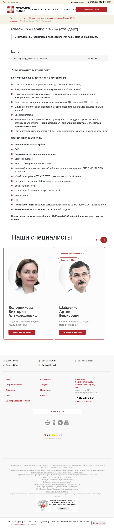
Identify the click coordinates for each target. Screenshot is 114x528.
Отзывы (44, 395)
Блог (8, 379)
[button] (97, 240)
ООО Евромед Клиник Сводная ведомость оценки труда (57, 487)
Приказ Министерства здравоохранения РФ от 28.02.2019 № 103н (57, 484)
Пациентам (45, 390)
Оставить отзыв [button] (57, 411)
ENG (109, 2)
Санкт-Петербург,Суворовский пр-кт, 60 (85, 384)
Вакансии (10, 390)
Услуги (65, 9)
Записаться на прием (91, 10)
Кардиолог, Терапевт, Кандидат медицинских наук (24, 323)
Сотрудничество (14, 385)
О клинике (45, 379)
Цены (8, 395)
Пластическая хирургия (43, 9)
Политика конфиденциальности (57, 491)
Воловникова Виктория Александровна (22, 312)
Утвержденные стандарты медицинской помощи (57, 480)
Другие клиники (11, 2)
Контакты (80, 379)
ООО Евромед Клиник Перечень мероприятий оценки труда (57, 489)
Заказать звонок (84, 402)
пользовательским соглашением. (23, 524)
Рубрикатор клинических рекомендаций (57, 482)
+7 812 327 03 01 (96, 2)
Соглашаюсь (99, 523)
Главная (13, 18)
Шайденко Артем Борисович (69, 312)
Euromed (12, 361)
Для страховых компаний (18, 401)
